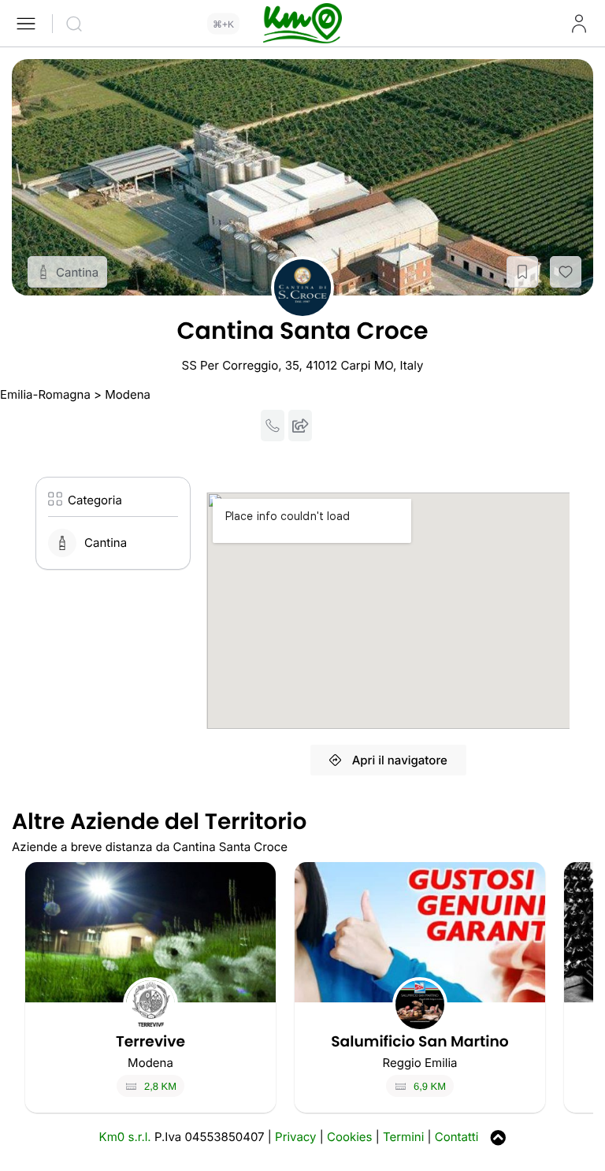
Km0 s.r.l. (125, 1136)
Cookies (349, 1136)
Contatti (457, 1136)
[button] (522, 272)
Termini (403, 1136)
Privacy (296, 1136)
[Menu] (26, 23)
